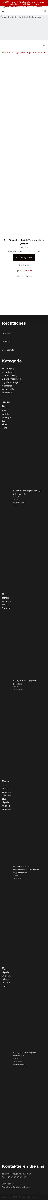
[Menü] (3, 11)
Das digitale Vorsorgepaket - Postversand (25, 1054)
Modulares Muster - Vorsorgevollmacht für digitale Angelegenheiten (26, 869)
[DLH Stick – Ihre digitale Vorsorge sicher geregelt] (24, 143)
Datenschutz (8, 349)
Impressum (7, 333)
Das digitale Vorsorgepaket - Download (25, 682)
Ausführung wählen (24, 257)
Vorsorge (12, 252)
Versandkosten (26, 270)
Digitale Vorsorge (24, 252)
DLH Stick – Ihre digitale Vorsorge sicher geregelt (27, 492)
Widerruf (6, 341)
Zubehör (36, 252)
